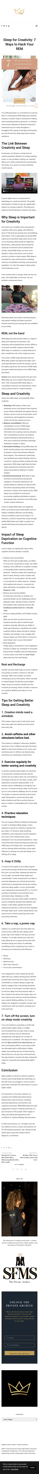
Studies (5, 377)
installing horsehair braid (12, 608)
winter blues (29, 655)
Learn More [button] (14, 1469)
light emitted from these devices (19, 1043)
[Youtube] (9, 26)
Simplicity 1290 (9, 590)
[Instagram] (6, 26)
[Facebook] (2, 26)
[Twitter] (4, 26)
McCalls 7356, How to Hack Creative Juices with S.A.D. (29, 1157)
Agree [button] (32, 1467)
